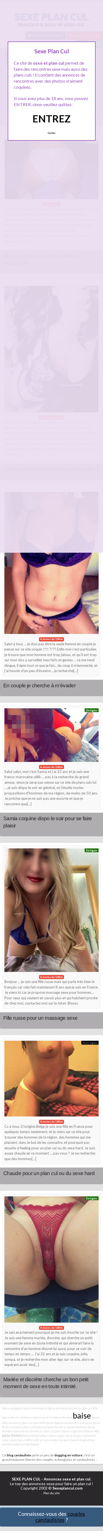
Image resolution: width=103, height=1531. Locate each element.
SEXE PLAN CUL (26, 1479)
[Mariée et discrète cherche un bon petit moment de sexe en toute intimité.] (51, 1261)
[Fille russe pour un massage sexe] (51, 911)
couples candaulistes (60, 1517)
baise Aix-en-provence (17, 1417)
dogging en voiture (68, 1455)
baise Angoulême (83, 1440)
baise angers (74, 1435)
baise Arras (21, 1431)
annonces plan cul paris (46, 1431)
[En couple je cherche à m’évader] (51, 564)
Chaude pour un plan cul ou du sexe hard (48, 1173)
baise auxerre (43, 1417)
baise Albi (92, 1431)
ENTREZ (51, 118)
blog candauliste (19, 1455)
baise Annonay (58, 1408)
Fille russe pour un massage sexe (40, 1018)
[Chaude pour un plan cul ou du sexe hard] (51, 1080)
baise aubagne (12, 1408)
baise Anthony (77, 1427)
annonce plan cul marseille (27, 1423)
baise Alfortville (28, 1440)
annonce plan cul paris (55, 1440)
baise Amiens (12, 1435)
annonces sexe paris (78, 1423)
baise (82, 1415)
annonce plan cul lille (83, 1408)
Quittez (51, 133)
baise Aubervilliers (36, 1435)
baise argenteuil (73, 1431)
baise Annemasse (35, 1408)
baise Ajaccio (55, 1423)
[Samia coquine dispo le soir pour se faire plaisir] (51, 736)
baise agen (57, 1435)
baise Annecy (63, 1417)
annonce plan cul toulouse (28, 1427)
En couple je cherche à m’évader (39, 685)
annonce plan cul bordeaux (20, 1444)
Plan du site (51, 1493)
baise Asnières (56, 1427)
